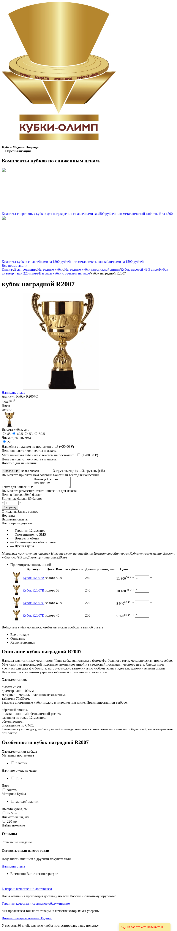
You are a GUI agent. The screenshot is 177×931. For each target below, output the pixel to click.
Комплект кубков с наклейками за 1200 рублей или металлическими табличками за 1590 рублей (73, 261)
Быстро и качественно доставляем (27, 889)
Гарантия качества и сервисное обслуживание (36, 903)
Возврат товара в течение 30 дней (27, 918)
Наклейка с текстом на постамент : (28, 446)
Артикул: (8, 396)
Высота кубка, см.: (15, 429)
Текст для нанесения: (18, 487)
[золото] (9, 425)
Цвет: (6, 406)
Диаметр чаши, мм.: (16, 437)
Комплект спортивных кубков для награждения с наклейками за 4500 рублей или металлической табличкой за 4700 (87, 214)
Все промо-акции (14, 265)
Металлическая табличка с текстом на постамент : (39, 455)
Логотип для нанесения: (19, 463)
